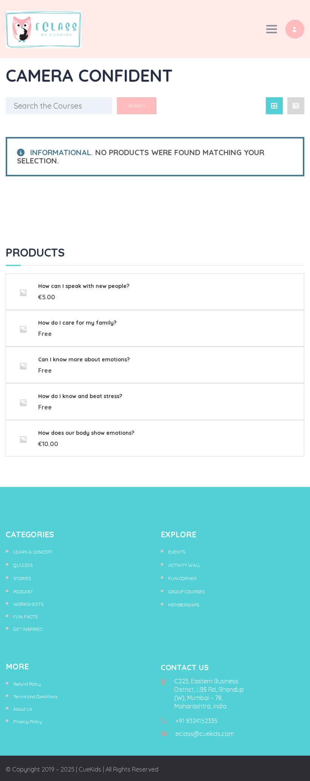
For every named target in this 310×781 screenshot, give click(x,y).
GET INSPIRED (27, 629)
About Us (22, 709)
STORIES (22, 578)
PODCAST (23, 591)
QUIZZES (23, 565)
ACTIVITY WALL (184, 565)
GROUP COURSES (186, 591)
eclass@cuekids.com (204, 733)
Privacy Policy (27, 721)
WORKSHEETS (28, 604)
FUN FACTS (25, 616)
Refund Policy (27, 684)
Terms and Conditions (35, 696)
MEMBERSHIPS (183, 605)
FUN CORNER (182, 578)
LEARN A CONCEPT (33, 552)
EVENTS (176, 552)
